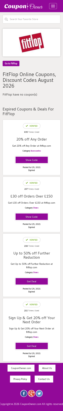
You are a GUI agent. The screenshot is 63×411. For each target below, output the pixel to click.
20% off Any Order (31, 139)
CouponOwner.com (21, 368)
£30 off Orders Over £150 (31, 196)
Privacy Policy (20, 379)
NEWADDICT (31, 160)
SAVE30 (31, 217)
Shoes (35, 207)
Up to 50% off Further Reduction (31, 255)
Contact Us (44, 379)
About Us (47, 368)
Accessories (36, 150)
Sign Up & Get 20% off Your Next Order (31, 319)
